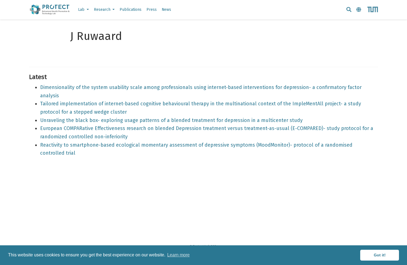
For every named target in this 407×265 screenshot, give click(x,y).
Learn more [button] (178, 255)
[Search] (348, 10)
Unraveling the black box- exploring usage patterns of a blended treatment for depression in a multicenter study (171, 120)
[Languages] (359, 10)
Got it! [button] (380, 255)
